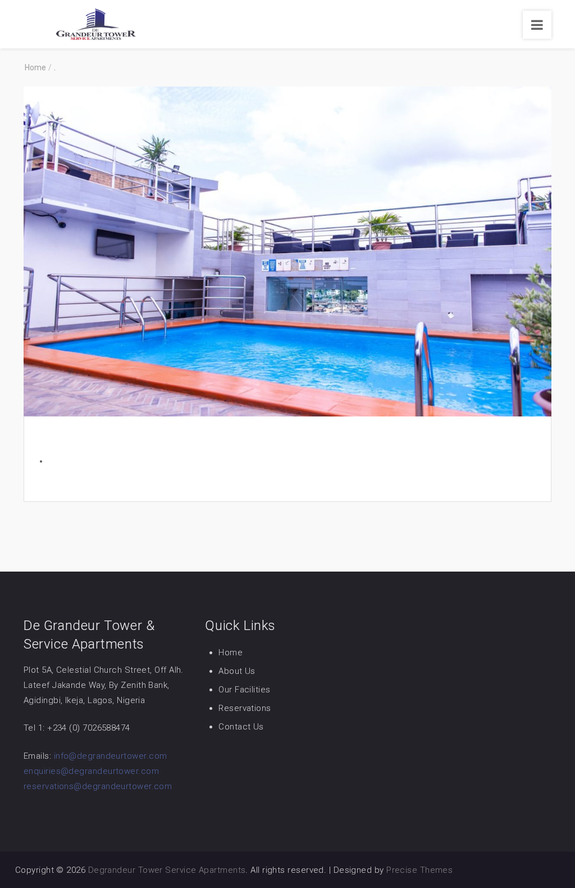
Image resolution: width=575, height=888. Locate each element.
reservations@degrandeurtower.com (98, 786)
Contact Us (241, 727)
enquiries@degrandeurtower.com (91, 771)
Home (230, 652)
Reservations (244, 708)
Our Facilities (244, 690)
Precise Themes (419, 870)
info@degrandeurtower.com (110, 756)
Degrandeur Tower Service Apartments (167, 870)
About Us (236, 671)
